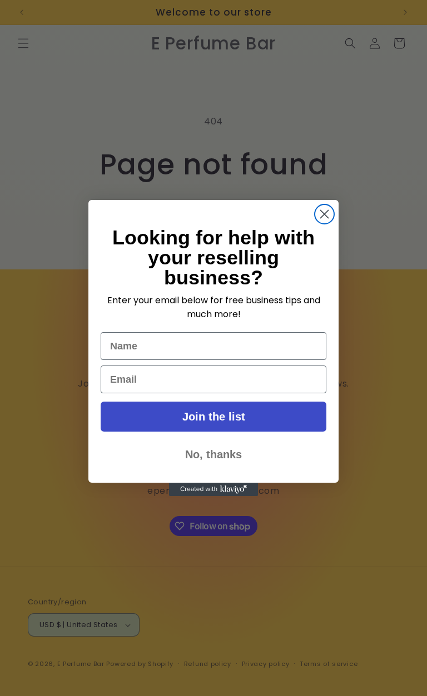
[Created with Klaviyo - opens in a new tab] (213, 489)
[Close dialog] (324, 214)
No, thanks (213, 454)
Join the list (213, 416)
